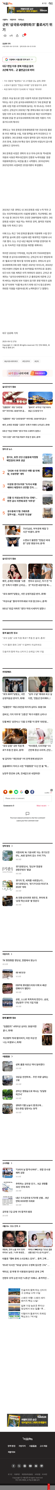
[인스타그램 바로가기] (30, 1466)
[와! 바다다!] (7, 974)
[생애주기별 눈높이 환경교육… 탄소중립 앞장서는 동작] (7, 1109)
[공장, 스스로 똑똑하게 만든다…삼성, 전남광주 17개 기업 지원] (7, 1002)
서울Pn (5, 19)
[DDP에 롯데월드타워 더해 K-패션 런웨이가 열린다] (7, 988)
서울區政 (6, 1056)
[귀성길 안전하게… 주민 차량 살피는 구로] (7, 1080)
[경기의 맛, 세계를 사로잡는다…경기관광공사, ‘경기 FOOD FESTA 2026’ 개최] (7, 885)
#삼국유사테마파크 (11, 361)
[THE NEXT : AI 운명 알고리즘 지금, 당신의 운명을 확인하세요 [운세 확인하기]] (27, 373)
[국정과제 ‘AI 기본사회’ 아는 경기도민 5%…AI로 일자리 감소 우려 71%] (7, 855)
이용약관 (17, 1474)
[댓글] (23, 35)
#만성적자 (26, 361)
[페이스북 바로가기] (13, 1466)
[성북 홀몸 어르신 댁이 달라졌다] (7, 1066)
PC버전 (44, 1474)
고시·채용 (43, 1446)
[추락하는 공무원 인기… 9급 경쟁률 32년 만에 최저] (7, 1187)
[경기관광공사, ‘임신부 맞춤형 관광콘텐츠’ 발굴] (7, 870)
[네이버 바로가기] (36, 1466)
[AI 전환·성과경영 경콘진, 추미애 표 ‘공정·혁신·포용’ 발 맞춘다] (7, 901)
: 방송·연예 (10, 1226)
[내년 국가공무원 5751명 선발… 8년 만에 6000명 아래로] (7, 1201)
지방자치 (13, 19)
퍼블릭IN (11, 1452)
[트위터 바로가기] (19, 1466)
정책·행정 (6, 846)
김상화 (4, 43)
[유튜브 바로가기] (25, 1466)
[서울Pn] (7, 3)
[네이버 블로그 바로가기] (42, 1466)
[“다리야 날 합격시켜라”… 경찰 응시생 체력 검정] (7, 1173)
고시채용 (5, 1163)
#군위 (37, 361)
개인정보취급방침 (27, 1474)
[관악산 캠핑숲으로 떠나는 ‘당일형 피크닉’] (7, 1094)
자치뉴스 (21, 19)
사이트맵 (37, 1474)
